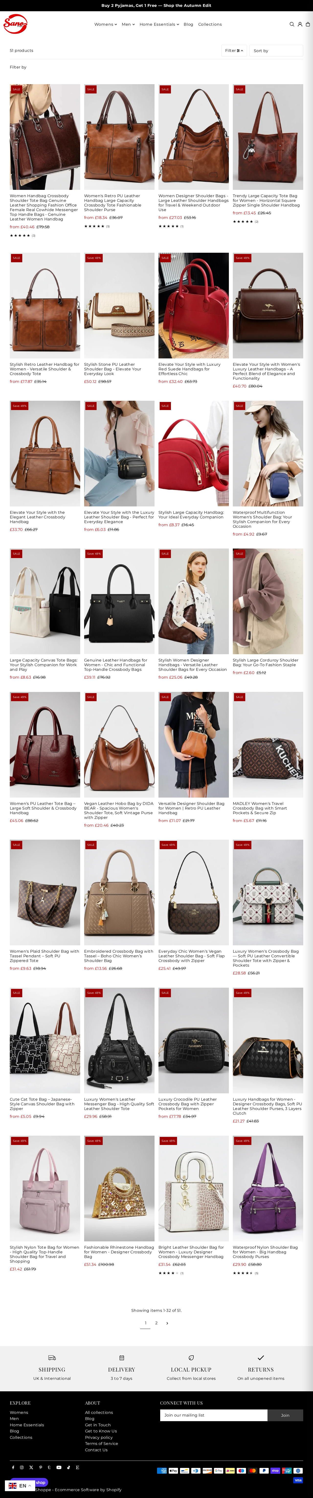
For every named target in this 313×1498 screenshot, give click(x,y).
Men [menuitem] (126, 24)
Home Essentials (27, 1425)
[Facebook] (13, 1468)
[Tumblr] (49, 1468)
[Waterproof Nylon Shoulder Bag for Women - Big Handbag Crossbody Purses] (268, 1188)
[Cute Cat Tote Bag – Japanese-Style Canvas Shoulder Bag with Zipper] (45, 1040)
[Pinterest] (40, 1468)
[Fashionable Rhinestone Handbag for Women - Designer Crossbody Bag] (119, 1188)
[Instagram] (21, 1468)
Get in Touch (98, 1425)
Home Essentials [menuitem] (157, 24)
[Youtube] (58, 1468)
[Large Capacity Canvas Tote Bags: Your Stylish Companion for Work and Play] (45, 601)
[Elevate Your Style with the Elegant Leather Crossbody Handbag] (45, 453)
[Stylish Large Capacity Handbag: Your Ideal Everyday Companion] (193, 453)
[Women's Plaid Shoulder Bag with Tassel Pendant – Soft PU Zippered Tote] (45, 892)
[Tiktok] (68, 1468)
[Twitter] (31, 1468)
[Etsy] (77, 1468)
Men (14, 1418)
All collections (99, 1412)
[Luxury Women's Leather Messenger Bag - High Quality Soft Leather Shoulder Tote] (119, 1040)
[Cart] (308, 24)
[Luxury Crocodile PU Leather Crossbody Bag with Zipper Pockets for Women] (193, 1040)
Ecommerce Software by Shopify (88, 1489)
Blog (14, 1431)
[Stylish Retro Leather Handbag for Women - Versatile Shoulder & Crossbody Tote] (45, 305)
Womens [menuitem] (103, 24)
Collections (21, 1437)
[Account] (300, 24)
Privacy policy (99, 1437)
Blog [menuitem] (188, 24)
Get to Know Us (101, 1431)
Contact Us (96, 1450)
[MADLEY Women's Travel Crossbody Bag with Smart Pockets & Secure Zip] (268, 745)
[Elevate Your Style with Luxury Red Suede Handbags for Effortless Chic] (193, 305)
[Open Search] (292, 24)
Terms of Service (101, 1443)
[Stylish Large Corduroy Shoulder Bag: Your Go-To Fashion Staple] (268, 601)
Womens (19, 1412)
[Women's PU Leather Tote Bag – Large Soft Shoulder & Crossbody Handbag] (45, 745)
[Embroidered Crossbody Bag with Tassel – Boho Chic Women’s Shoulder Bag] (119, 892)
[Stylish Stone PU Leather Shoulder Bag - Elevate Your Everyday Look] (119, 305)
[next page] (167, 1323)
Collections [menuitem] (210, 24)
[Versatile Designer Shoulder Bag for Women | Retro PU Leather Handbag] (193, 745)
